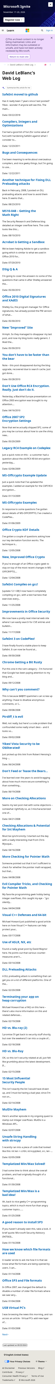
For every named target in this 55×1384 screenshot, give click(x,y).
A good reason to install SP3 (22, 1222)
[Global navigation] (3, 30)
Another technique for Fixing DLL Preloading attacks (26, 182)
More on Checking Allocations (24, 798)
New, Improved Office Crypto (23, 557)
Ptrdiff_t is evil (12, 717)
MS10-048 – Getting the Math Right (19, 213)
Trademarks (7, 1380)
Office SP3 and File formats (22, 1280)
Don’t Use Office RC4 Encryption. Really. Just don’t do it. (26, 388)
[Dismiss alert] (50, 4)
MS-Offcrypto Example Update (24, 475)
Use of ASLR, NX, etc (16, 942)
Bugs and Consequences (19, 152)
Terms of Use (37, 1376)
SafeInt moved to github (20, 94)
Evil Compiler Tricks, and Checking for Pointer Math (27, 886)
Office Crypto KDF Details (20, 530)
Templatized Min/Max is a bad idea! (20, 1193)
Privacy (19, 1372)
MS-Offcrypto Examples (19, 502)
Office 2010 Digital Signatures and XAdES (24, 298)
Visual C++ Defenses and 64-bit (24, 915)
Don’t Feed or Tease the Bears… (25, 771)
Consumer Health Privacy (14, 1376)
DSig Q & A (10, 269)
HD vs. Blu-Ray (12, 1051)
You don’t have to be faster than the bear (25, 356)
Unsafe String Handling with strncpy (19, 1138)
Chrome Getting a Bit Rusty (22, 662)
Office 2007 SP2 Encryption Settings (16, 419)
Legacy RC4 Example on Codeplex (26, 448)
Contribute (7, 1372)
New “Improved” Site (17, 327)
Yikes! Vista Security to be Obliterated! (21, 745)
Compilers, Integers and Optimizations (19, 123)
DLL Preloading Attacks (19, 969)
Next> (5, 1334)
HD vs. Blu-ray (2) (14, 1028)
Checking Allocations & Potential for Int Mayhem (26, 827)
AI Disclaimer (8, 1368)
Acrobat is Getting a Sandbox (23, 242)
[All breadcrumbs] (4, 65)
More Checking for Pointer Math (26, 856)
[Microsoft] (27, 30)
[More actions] (50, 65)
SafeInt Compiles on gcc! (20, 584)
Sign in (49, 30)
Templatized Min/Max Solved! (23, 1164)
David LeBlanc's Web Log (21, 64)
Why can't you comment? (20, 689)
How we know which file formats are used (26, 1251)
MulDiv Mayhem (14, 1109)
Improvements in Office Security (26, 611)
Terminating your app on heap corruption (20, 998)
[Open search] (42, 30)
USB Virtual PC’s (13, 1308)
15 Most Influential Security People (16, 1080)
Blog (40, 1368)
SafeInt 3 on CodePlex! (18, 639)
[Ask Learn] (45, 65)
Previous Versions (26, 1368)
